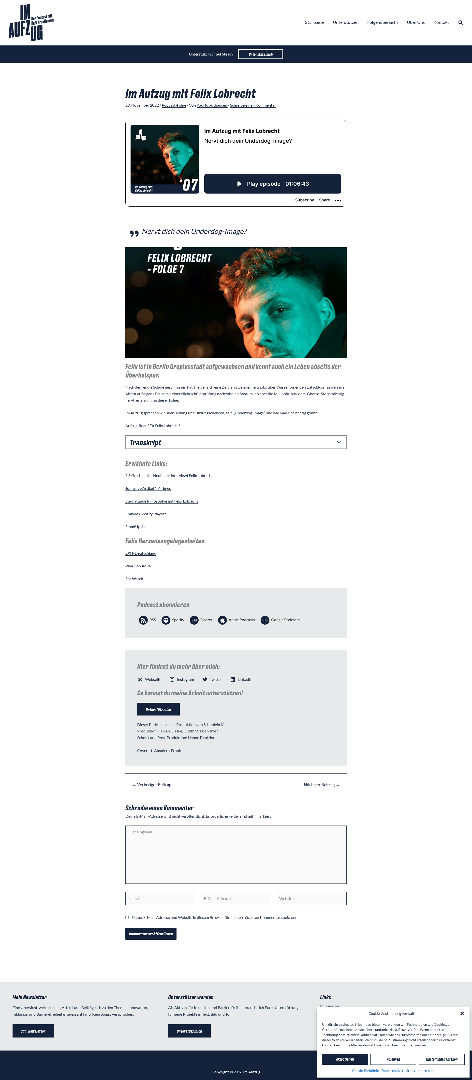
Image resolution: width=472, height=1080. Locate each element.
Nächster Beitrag (322, 785)
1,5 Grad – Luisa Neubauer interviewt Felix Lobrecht (169, 475)
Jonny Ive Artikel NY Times (148, 488)
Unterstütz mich (158, 709)
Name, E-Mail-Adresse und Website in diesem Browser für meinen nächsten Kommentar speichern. (215, 917)
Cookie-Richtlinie (365, 1070)
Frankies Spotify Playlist (145, 513)
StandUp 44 (135, 526)
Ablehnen (393, 1059)
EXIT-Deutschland (140, 553)
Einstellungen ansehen (441, 1059)
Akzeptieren (345, 1059)
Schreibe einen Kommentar (253, 105)
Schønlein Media (218, 724)
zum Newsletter (33, 1031)
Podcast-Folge (174, 105)
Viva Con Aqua (138, 565)
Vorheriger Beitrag (151, 785)
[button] (462, 1013)
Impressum (426, 1070)
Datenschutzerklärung (398, 1070)
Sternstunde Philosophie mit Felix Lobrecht (161, 501)
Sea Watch (134, 578)
